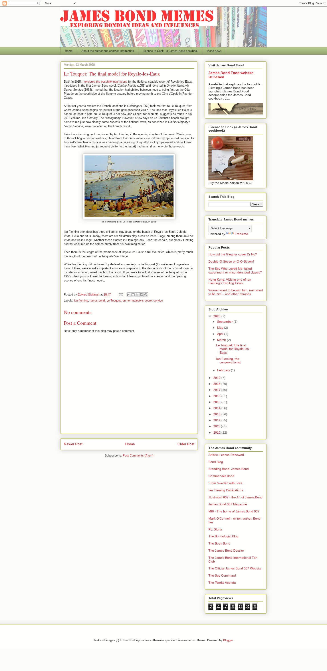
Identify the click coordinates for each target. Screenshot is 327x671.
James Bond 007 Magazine (227, 504)
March (222, 340)
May (220, 327)
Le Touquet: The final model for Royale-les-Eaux (233, 349)
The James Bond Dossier (226, 550)
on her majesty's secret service (143, 300)
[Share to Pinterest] (145, 294)
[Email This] (129, 294)
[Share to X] (137, 294)
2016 (217, 396)
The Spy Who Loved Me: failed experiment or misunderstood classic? (235, 270)
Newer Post (73, 444)
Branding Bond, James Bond (228, 469)
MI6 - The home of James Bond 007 (233, 511)
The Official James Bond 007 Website (234, 568)
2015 (217, 402)
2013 (217, 414)
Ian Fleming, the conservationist (228, 360)
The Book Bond (219, 543)
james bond (97, 300)
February (224, 370)
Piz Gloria (215, 529)
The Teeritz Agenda (222, 582)
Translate (241, 234)
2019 (217, 377)
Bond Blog (215, 462)
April (220, 334)
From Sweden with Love (225, 483)
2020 (217, 316)
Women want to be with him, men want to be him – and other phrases (235, 292)
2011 (217, 426)
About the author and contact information (107, 51)
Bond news (214, 51)
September (225, 321)
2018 (217, 383)
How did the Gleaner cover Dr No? (232, 254)
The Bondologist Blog (223, 536)
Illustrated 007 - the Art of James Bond (235, 497)
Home (69, 51)
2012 (217, 420)
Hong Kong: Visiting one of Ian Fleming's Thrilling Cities (229, 281)
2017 (217, 390)
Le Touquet (114, 300)
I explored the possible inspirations (105, 81)
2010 (217, 432)
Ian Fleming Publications (225, 490)
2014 (217, 408)
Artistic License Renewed (226, 455)
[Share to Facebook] (141, 294)
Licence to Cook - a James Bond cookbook (170, 51)
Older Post (186, 444)
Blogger (228, 640)
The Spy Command (222, 575)
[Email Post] (120, 294)
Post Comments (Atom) (138, 455)
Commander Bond (221, 476)
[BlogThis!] (133, 294)
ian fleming (81, 300)
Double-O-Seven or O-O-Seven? (231, 261)
